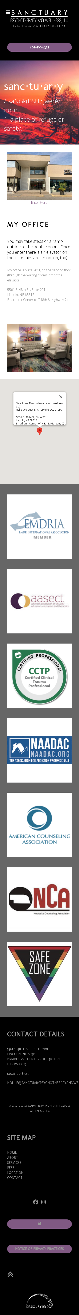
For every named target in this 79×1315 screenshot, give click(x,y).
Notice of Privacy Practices (39, 1249)
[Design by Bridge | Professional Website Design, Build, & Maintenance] (39, 1301)
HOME (12, 1153)
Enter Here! (39, 202)
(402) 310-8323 (18, 1074)
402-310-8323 (39, 47)
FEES (10, 1168)
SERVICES (14, 1163)
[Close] (61, 397)
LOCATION (15, 1173)
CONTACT (15, 1178)
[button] (39, 431)
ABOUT (12, 1158)
